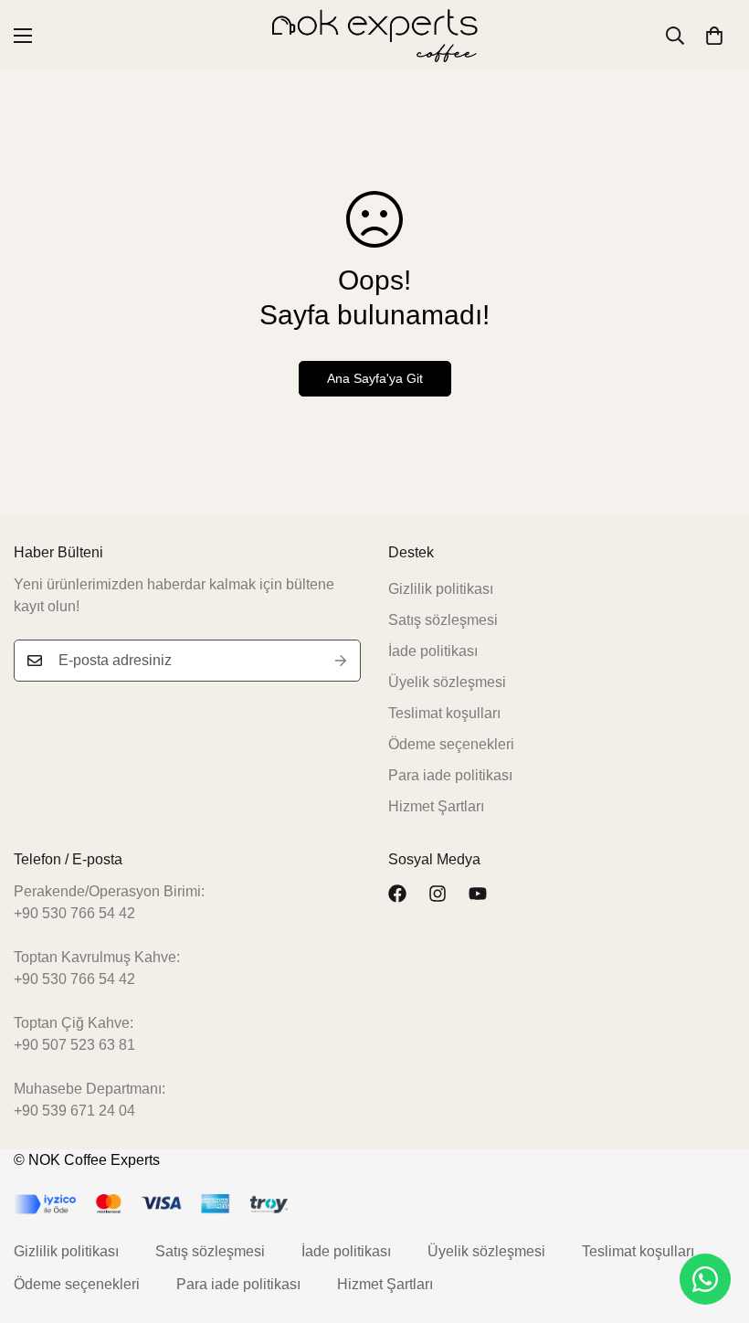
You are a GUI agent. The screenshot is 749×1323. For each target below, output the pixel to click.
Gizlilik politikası (440, 589)
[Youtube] (478, 893)
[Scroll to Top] (713, 1223)
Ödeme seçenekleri (451, 744)
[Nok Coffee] (375, 35)
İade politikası (433, 651)
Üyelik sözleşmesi (447, 682)
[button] (714, 36)
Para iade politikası (450, 775)
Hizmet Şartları (436, 806)
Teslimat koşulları (444, 713)
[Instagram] (437, 893)
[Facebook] (397, 893)
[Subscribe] (341, 661)
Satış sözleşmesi (443, 620)
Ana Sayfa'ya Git (375, 378)
